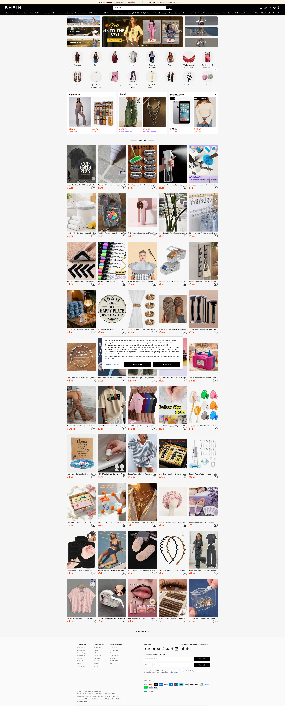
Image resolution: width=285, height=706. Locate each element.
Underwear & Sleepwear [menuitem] (89, 13)
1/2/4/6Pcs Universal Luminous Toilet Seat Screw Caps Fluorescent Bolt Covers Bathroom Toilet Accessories (112, 474)
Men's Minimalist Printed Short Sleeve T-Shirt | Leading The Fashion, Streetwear (112, 426)
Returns (96, 650)
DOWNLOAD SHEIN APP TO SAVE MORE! (194, 644)
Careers (79, 658)
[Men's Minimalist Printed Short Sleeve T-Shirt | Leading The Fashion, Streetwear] (112, 405)
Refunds (96, 653)
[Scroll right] (278, 13)
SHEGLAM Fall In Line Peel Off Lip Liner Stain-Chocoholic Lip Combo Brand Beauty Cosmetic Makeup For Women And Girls (142, 618)
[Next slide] (180, 31)
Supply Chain (81, 655)
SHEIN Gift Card (115, 661)
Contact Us (113, 647)
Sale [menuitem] (25, 13)
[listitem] (81, 167)
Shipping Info (98, 647)
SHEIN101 (80, 663)
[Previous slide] (104, 31)
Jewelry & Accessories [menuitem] (119, 13)
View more (141, 631)
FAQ (111, 663)
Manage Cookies (110, 693)
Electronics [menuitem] (217, 13)
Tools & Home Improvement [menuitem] (244, 13)
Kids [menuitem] (53, 13)
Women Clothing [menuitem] (34, 13)
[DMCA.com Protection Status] (151, 691)
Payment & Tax (114, 650)
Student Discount (82, 661)
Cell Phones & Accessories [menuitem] (203, 13)
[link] (71, 2)
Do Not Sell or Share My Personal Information (90, 696)
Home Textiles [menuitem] (188, 13)
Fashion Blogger (82, 653)
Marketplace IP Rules (83, 699)
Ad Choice (119, 699)
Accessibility (103, 699)
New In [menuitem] (19, 13)
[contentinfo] (177, 686)
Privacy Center (81, 693)
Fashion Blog (81, 666)
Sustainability (81, 650)
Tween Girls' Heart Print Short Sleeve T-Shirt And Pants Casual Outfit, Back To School (203, 570)
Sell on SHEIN (98, 666)
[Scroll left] (276, 13)
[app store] (183, 650)
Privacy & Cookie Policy (187, 671)
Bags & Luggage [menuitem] (161, 13)
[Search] (169, 7)
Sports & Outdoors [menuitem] (175, 13)
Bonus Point (114, 653)
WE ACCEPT (148, 680)
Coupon (112, 658)
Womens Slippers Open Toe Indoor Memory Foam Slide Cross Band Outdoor (173, 329)
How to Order (98, 655)
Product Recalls (115, 655)
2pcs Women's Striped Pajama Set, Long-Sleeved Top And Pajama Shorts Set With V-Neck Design (142, 474)
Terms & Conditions (112, 696)
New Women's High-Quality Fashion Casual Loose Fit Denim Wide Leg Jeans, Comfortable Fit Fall (142, 378)
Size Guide (97, 661)
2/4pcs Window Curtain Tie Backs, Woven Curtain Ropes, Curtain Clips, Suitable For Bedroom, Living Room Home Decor (142, 329)
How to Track (97, 658)
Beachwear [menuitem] (46, 13)
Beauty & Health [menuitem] (133, 13)
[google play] (187, 650)
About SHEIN (81, 647)
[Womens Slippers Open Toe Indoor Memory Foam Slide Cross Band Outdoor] (173, 309)
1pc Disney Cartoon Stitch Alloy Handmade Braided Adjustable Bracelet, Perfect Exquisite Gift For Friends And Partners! (81, 474)
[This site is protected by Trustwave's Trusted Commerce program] (145, 691)
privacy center (174, 672)
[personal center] (261, 7)
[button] (274, 7)
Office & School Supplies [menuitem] (263, 13)
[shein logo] (13, 7)
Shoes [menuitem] (77, 13)
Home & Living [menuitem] (104, 13)
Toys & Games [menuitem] (228, 13)
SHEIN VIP (97, 663)
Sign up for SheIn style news (155, 654)
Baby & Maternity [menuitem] (147, 13)
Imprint (112, 699)
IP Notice (95, 699)
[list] (161, 648)
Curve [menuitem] (59, 13)
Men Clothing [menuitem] (68, 13)
